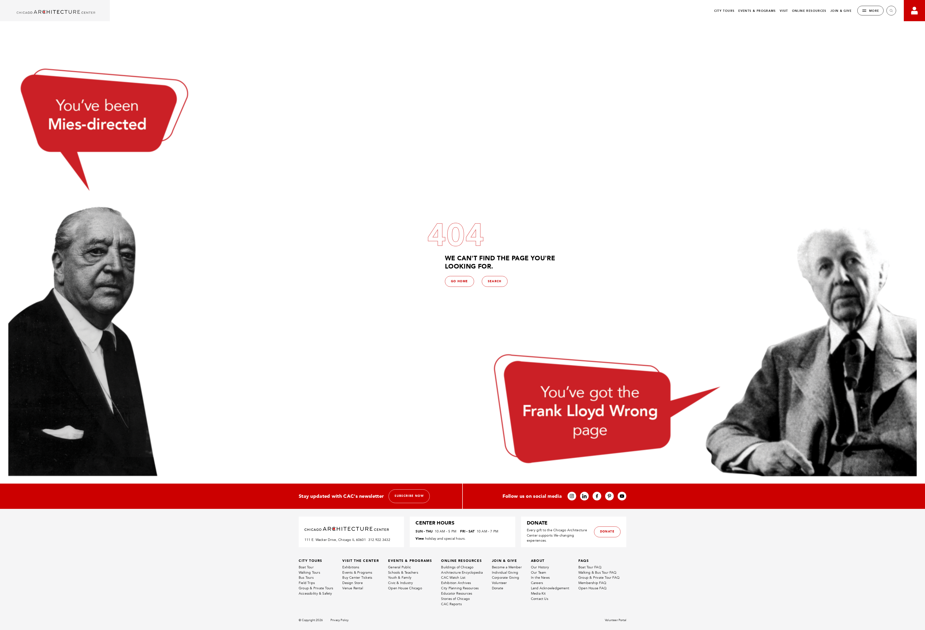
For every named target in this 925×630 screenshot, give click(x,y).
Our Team (538, 573)
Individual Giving (505, 573)
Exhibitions (350, 567)
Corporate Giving (505, 578)
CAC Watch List (453, 578)
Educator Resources (456, 593)
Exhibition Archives (456, 583)
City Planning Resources (460, 588)
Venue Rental (352, 588)
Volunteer (499, 583)
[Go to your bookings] (914, 10)
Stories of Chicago (455, 599)
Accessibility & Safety (315, 593)
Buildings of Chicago (457, 567)
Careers (537, 583)
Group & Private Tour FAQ (599, 578)
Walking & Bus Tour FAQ (597, 573)
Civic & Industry (400, 583)
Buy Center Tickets (357, 578)
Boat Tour (306, 567)
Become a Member (507, 567)
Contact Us (539, 599)
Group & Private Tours (316, 588)
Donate (497, 588)
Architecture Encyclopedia (461, 573)
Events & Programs (357, 573)
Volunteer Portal (615, 620)
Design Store (352, 583)
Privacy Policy (339, 620)
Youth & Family (399, 578)
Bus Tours (306, 578)
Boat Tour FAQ (589, 567)
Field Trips (307, 583)
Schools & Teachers (403, 573)
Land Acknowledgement (550, 588)
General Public (399, 567)
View (420, 538)
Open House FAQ (592, 588)
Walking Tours (309, 573)
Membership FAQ (592, 583)
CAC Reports (451, 604)
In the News (540, 578)
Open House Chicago (405, 588)
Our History (540, 567)
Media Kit (538, 593)
